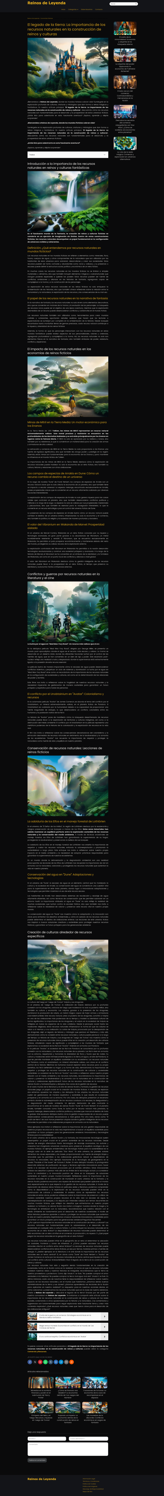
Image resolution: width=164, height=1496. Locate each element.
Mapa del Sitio (87, 1491)
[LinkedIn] (56, 1362)
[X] (35, 1362)
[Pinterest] (40, 1362)
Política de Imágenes (90, 1486)
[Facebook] (30, 1362)
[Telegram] (61, 1362)
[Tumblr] (50, 1362)
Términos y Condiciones (91, 1481)
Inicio (63, 9)
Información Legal (89, 1479)
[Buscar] (136, 3)
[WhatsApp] (45, 1362)
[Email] (66, 1362)
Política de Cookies (89, 1484)
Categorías (72, 9)
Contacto (98, 9)
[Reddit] (71, 1362)
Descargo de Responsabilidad (93, 1489)
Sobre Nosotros (86, 9)
